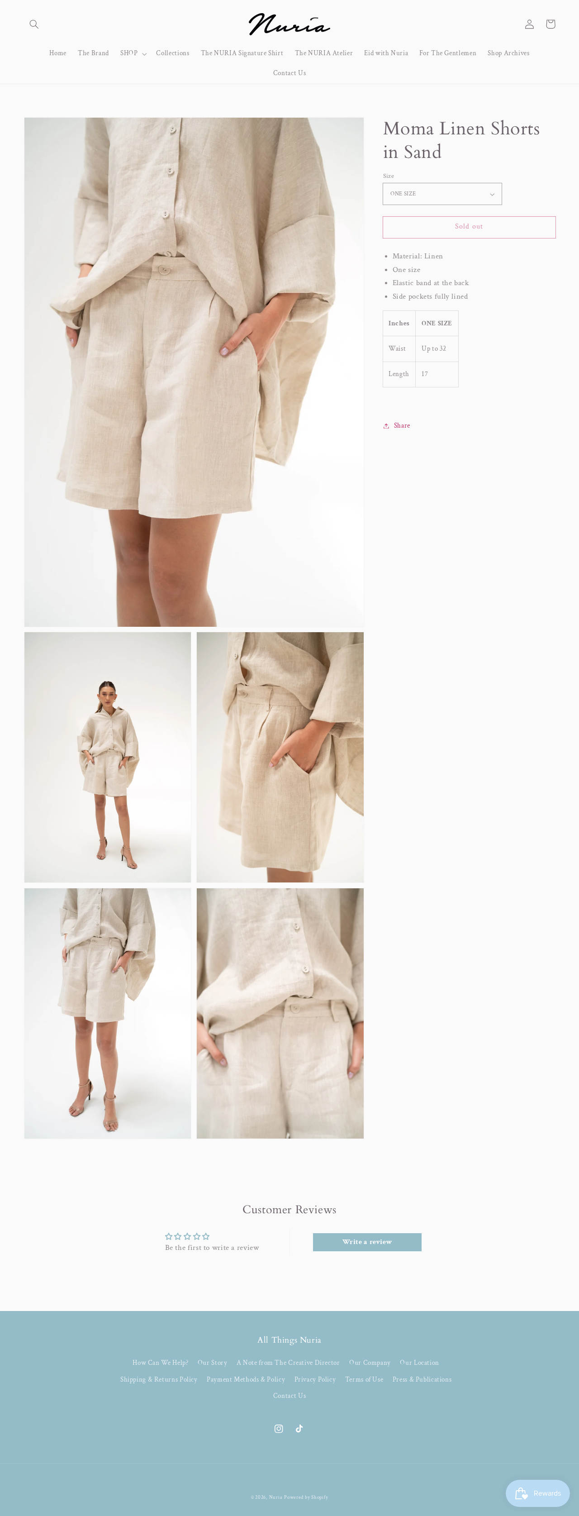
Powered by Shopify (306, 1497)
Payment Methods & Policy (246, 1379)
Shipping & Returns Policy (159, 1379)
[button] (34, 24)
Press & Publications (422, 1379)
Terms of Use (364, 1379)
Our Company (370, 1363)
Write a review (367, 1242)
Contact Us (289, 1396)
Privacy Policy (315, 1379)
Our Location (419, 1363)
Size (388, 176)
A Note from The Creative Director (288, 1363)
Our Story (213, 1363)
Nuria (276, 1497)
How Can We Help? (160, 1363)
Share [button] (402, 425)
